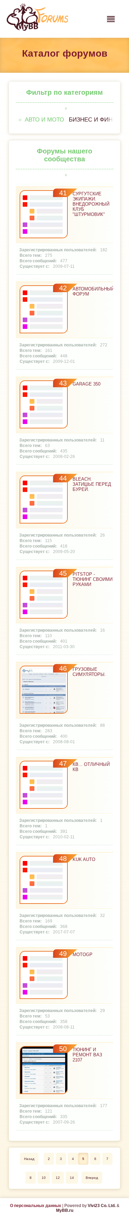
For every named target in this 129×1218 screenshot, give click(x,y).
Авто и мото (44, 119)
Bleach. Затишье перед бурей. (92, 484)
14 (72, 1178)
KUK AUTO (84, 859)
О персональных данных (35, 1205)
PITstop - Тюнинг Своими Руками (92, 579)
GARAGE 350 (86, 384)
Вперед (92, 1178)
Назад (29, 1159)
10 (44, 1178)
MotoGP (83, 954)
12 (58, 1178)
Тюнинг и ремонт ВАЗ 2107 (87, 1054)
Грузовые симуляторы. (89, 672)
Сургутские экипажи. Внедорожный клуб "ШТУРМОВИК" (91, 204)
